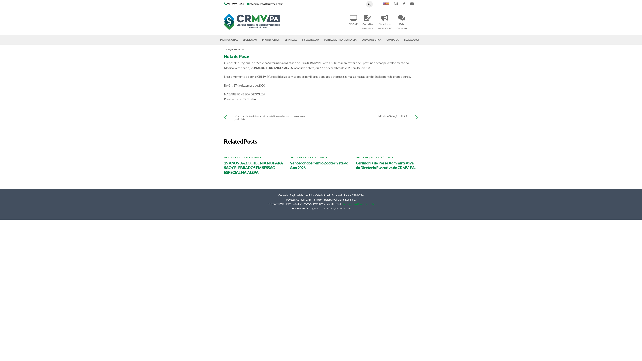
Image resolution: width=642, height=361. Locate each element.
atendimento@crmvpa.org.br (358, 203)
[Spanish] (387, 3)
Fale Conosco (402, 26)
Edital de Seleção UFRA (392, 116)
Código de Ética (371, 39)
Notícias (244, 157)
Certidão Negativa (367, 26)
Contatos (393, 39)
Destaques (231, 157)
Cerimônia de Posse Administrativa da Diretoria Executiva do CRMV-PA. (385, 165)
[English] (384, 3)
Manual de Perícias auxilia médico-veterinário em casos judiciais (270, 118)
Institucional (229, 39)
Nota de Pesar (236, 56)
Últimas (256, 157)
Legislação (250, 39)
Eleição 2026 (411, 39)
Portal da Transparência (340, 39)
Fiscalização (310, 39)
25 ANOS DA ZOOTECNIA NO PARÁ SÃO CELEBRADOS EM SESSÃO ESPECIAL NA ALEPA (253, 168)
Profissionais (271, 39)
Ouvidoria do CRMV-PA (384, 26)
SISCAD (353, 24)
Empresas (291, 39)
